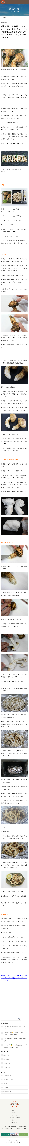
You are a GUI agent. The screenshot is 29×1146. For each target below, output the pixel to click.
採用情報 (14, 1120)
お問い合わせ (14, 1122)
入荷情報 (5, 1087)
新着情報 (14, 1110)
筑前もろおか (7, 1091)
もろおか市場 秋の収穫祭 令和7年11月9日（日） (14, 1040)
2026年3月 (6, 1059)
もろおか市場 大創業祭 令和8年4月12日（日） (14, 1027)
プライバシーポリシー (14, 1141)
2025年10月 (6, 1067)
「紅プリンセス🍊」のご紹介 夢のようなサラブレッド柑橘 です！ (15, 1033)
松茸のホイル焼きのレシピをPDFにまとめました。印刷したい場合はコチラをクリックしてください (14, 978)
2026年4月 (6, 1055)
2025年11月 (6, 1063)
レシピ (5, 1083)
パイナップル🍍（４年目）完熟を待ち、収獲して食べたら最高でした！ (15, 1046)
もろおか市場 (7, 1075)
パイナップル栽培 (8, 1079)
